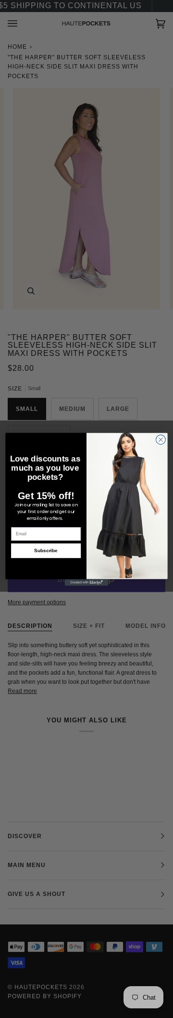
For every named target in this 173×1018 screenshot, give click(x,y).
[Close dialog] (161, 439)
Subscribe (46, 550)
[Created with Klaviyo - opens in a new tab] (86, 582)
